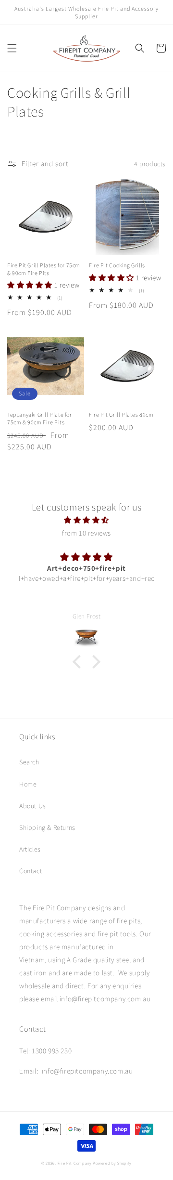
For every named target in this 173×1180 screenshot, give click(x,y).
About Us (32, 805)
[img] (86, 519)
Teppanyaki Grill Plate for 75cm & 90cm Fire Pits (39, 418)
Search (29, 762)
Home (28, 784)
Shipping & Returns (47, 827)
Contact (30, 870)
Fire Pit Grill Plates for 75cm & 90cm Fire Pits (43, 269)
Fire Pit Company (75, 1163)
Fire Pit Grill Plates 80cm (121, 414)
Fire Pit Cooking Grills (117, 265)
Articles (30, 849)
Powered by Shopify (112, 1163)
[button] (12, 48)
